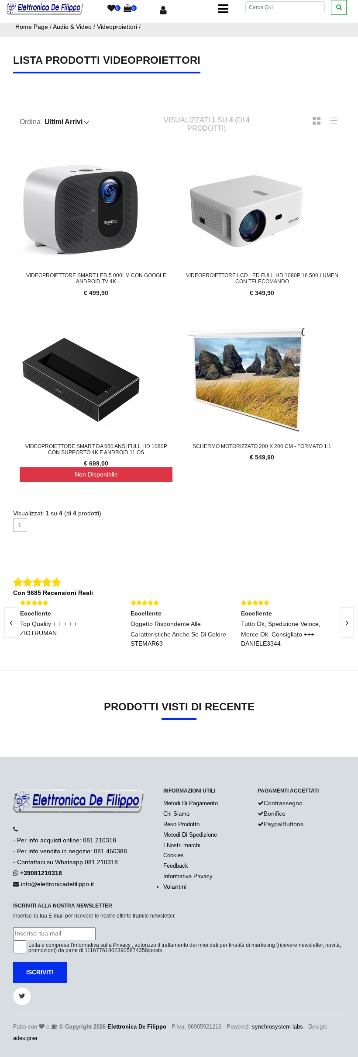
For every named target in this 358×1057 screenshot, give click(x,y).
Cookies (173, 855)
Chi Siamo (176, 813)
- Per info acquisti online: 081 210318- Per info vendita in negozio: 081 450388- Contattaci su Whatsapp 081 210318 (70, 851)
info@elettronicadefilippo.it (57, 883)
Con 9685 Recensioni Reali (53, 592)
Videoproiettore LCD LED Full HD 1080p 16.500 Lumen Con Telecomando (262, 278)
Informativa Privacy (188, 876)
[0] (111, 8)
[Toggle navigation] (223, 8)
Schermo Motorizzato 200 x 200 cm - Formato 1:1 (262, 446)
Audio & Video (72, 26)
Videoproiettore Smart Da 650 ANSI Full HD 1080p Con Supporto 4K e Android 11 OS (96, 449)
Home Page (31, 26)
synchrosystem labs (277, 1026)
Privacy (122, 945)
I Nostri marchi (181, 845)
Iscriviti (40, 972)
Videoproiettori (117, 26)
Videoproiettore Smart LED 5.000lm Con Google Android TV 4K (96, 278)
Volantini (174, 886)
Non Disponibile (96, 474)
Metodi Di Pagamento (190, 803)
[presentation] (347, 622)
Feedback (175, 865)
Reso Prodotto (181, 824)
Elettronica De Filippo (136, 1026)
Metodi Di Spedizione (190, 834)
